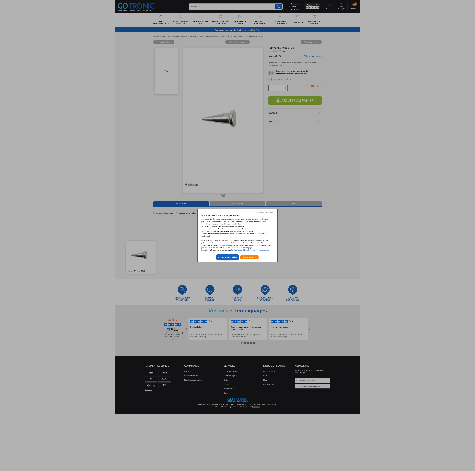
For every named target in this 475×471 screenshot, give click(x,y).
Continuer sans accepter (265, 212)
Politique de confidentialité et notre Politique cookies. (250, 250)
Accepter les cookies (227, 257)
